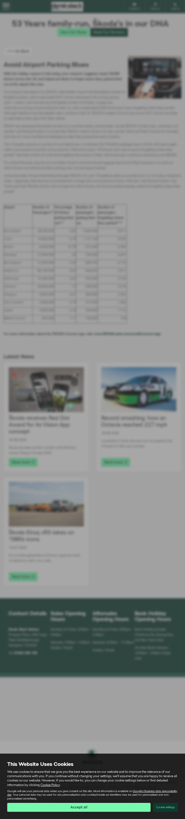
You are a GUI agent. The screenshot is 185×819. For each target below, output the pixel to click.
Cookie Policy (50, 785)
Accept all (78, 807)
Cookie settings (165, 807)
